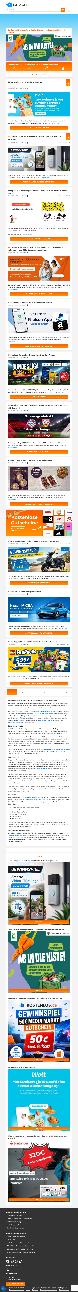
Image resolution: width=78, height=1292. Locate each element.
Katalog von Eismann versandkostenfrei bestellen (30, 460)
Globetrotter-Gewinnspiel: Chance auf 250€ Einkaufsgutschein (33, 65)
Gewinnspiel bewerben (16, 1290)
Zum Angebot (39, 397)
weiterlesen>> (56, 123)
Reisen (16, 716)
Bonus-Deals (11, 1239)
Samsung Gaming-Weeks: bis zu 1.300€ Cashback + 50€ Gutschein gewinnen (35, 998)
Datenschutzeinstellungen (48, 1290)
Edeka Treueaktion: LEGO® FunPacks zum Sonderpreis (32, 642)
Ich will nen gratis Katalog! (39, 504)
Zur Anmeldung (15, 1284)
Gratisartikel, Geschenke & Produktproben (20, 1218)
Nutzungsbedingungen (59, 1288)
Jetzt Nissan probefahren (39, 633)
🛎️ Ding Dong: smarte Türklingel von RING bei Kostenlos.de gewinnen (36, 30)
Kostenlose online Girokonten (16, 1225)
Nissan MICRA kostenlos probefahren (24, 592)
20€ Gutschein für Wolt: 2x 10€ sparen (25, 82)
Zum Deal (39, 922)
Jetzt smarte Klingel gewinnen (39, 182)
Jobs (28, 1290)
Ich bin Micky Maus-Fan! (39, 239)
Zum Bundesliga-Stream (39, 452)
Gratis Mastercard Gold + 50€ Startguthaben (21, 1252)
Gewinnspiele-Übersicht (14, 1215)
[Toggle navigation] (69, 10)
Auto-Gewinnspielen (48, 713)
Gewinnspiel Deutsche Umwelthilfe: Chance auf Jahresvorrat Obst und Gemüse (36, 929)
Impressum (35, 1288)
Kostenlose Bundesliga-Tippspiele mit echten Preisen (31, 355)
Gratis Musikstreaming (14, 1222)
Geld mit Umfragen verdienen (16, 1236)
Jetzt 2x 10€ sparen (39, 128)
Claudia (24, 88)
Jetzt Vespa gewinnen (39, 583)
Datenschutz (45, 1288)
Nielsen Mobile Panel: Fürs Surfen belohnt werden (30, 303)
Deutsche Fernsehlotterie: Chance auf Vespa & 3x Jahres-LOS (35, 541)
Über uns (35, 1290)
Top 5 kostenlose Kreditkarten (16, 1228)
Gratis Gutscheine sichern (39, 346)
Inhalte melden (64, 1290)
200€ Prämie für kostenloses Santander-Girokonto (22, 1246)
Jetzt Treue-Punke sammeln (39, 683)
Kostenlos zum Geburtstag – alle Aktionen (20, 1243)
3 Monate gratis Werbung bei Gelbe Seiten (20, 1249)
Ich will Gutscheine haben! (39, 294)
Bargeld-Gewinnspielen (29, 716)
